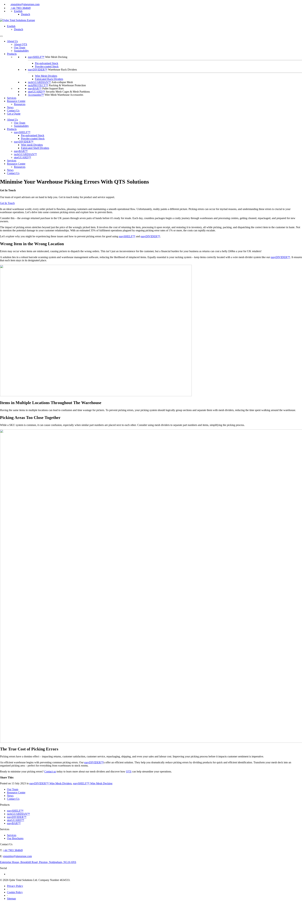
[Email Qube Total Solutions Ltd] (9, 4)
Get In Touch (7, 203)
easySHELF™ (36, 56)
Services (11, 97)
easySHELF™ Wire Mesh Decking (92, 783)
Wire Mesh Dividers (46, 75)
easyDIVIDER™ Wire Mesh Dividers (50, 783)
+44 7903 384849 (21, 7)
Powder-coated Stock (47, 66)
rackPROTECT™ (38, 85)
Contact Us (13, 110)
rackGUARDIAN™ (39, 82)
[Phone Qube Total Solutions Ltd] (9, 7)
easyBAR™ (35, 88)
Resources (19, 104)
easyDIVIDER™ (37, 69)
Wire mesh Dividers (32, 144)
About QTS (20, 44)
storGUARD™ (36, 91)
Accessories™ (36, 94)
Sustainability (21, 50)
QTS (128, 771)
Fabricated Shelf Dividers (35, 147)
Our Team (19, 47)
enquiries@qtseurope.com (25, 4)
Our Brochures (15, 838)
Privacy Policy (15, 885)
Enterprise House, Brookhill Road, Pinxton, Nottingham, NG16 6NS (38, 862)
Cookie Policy (15, 892)
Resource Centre (16, 101)
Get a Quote (13, 113)
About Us (12, 41)
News (10, 107)
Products (12, 129)
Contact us (50, 771)
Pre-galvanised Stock (46, 63)
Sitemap (11, 898)
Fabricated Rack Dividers (49, 79)
